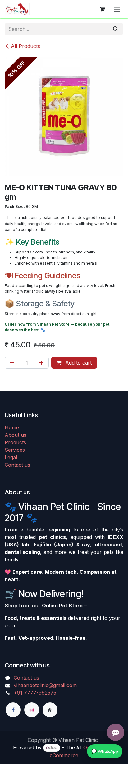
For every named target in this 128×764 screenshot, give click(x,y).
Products (15, 442)
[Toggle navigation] (117, 9)
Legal (11, 457)
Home (12, 427)
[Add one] (41, 363)
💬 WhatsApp (104, 751)
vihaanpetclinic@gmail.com (45, 685)
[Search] (115, 29)
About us (15, 435)
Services (15, 450)
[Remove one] (12, 363)
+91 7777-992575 (35, 693)
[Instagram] (31, 709)
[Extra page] (50, 709)
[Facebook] (13, 709)
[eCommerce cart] (102, 9)
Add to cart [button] (78, 363)
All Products (25, 46)
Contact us (17, 465)
